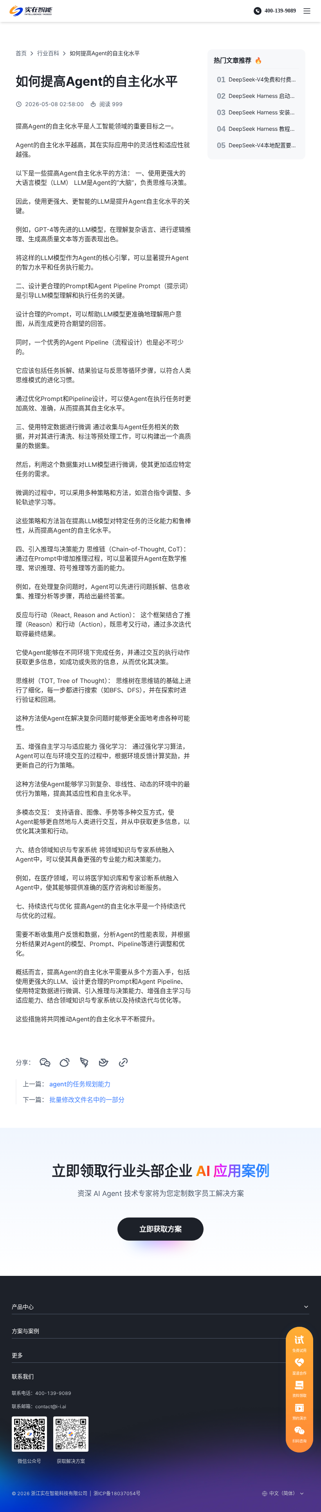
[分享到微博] (64, 1062)
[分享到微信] (45, 1062)
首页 (21, 53)
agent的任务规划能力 (79, 1084)
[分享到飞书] (104, 1062)
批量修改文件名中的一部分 (86, 1100)
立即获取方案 (160, 1229)
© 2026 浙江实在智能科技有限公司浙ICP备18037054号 (76, 1493)
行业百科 (48, 53)
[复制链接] (123, 1062)
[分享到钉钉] (84, 1062)
